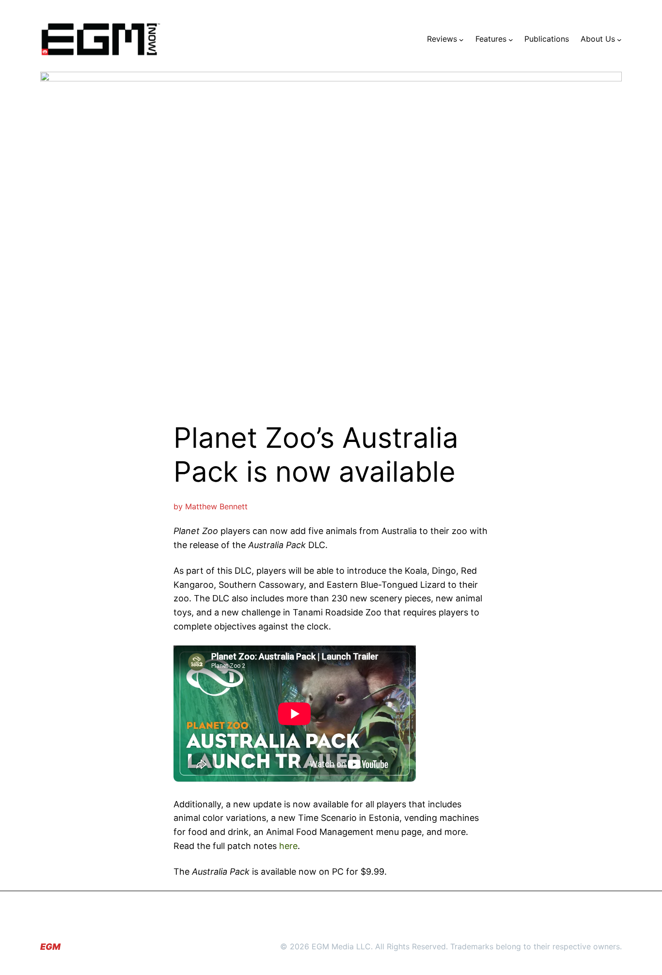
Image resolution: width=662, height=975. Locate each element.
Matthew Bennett (216, 506)
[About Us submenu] (619, 39)
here (288, 846)
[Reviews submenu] (461, 39)
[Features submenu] (510, 39)
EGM (50, 947)
